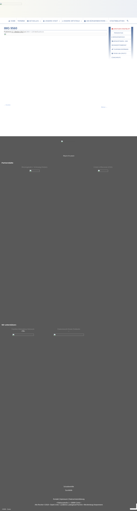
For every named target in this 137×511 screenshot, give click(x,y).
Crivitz (9, 509)
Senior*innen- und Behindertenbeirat (120, 43)
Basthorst (40, 32)
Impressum (64, 499)
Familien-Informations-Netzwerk (23, 329)
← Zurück (7, 105)
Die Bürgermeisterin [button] (95, 21)
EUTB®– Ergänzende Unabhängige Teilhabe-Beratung (118, 126)
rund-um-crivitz (120, 53)
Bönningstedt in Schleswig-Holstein (34, 167)
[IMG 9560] (55, 67)
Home (13, 21)
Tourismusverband (120, 49)
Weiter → (104, 107)
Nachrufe (117, 57)
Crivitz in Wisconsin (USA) (103, 167)
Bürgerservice (119, 37)
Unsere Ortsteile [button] (71, 21)
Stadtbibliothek (117, 21)
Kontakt (56, 499)
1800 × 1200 (30, 32)
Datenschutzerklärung (76, 499)
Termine (21, 21)
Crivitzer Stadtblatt (122, 29)
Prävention (118, 33)
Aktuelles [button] (34, 21)
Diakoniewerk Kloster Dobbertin (68, 329)
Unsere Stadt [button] (51, 21)
